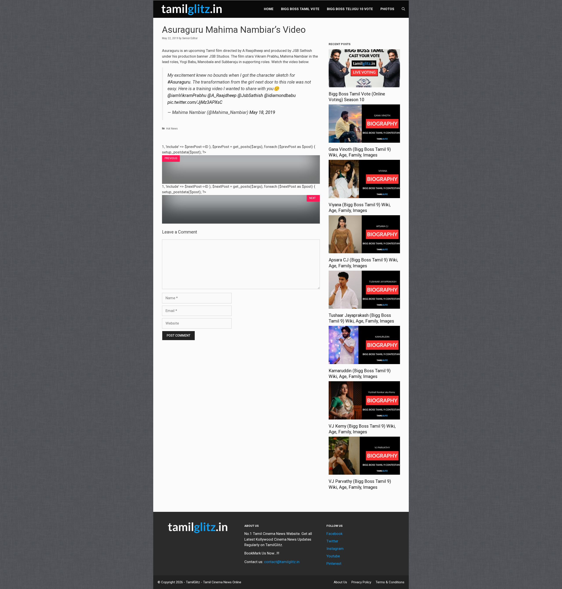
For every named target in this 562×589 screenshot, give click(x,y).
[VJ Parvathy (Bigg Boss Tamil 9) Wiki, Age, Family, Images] (364, 472)
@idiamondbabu (280, 95)
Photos (387, 9)
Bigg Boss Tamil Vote (300, 9)
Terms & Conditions (390, 582)
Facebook (334, 533)
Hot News (172, 128)
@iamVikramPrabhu (187, 95)
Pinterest (333, 563)
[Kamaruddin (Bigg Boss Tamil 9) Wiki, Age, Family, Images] (364, 361)
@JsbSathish (250, 95)
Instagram (335, 548)
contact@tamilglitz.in (281, 562)
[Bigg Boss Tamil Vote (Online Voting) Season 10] (364, 84)
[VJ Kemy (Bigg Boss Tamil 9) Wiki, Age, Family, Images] (364, 416)
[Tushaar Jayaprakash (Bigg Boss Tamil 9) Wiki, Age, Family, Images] (364, 306)
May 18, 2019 (262, 112)
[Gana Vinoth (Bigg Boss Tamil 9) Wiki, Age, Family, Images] (364, 139)
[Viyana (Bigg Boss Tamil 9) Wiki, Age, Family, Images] (364, 195)
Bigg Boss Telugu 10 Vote (350, 9)
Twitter (332, 541)
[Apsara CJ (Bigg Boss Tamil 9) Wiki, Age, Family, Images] (364, 250)
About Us (340, 582)
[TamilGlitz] (192, 9)
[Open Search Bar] (403, 9)
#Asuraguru (179, 82)
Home (269, 9)
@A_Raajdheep (221, 95)
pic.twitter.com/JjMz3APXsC (195, 102)
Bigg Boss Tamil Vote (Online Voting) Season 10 (357, 96)
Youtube (333, 556)
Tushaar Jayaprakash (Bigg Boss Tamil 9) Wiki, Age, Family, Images (361, 318)
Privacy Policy (361, 582)
